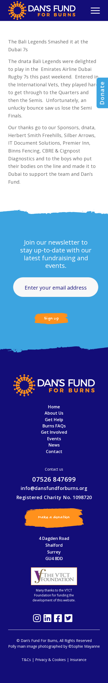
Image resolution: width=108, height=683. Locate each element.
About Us (54, 413)
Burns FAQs (54, 426)
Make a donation (54, 517)
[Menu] (92, 10)
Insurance (78, 659)
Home (54, 407)
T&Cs (26, 659)
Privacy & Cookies (50, 659)
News (54, 445)
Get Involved (54, 432)
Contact (54, 451)
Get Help (54, 419)
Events (54, 439)
